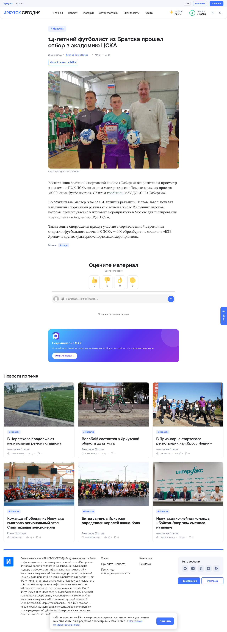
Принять (165, 621)
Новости (73, 12)
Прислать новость (113, 564)
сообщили (115, 193)
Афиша (149, 12)
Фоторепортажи (108, 12)
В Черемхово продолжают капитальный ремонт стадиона (34, 441)
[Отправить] (171, 299)
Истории (88, 12)
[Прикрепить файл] (63, 299)
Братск (20, 3)
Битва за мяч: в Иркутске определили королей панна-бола (111, 520)
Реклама (145, 564)
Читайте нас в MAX (63, 62)
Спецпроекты (132, 12)
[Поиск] (220, 13)
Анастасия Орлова (18, 449)
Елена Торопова (77, 54)
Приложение (189, 580)
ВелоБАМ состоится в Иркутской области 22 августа (110, 441)
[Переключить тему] (213, 13)
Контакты (145, 558)
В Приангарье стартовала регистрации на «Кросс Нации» (184, 441)
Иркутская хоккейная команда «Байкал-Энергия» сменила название (182, 522)
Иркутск (8, 3)
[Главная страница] (22, 13)
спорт (65, 245)
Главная (58, 12)
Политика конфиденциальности (116, 571)
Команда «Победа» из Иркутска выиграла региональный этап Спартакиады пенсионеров (35, 522)
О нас (105, 558)
